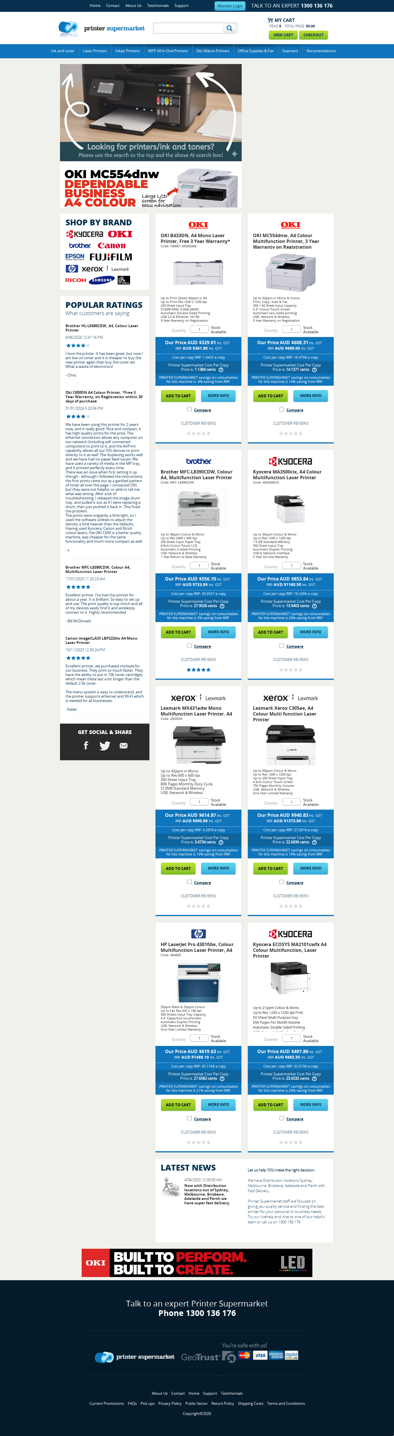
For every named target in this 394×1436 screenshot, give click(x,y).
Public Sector (196, 1403)
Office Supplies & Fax (256, 51)
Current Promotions (106, 1403)
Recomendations (321, 51)
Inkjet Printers (127, 51)
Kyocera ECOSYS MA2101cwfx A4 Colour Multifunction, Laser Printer (290, 950)
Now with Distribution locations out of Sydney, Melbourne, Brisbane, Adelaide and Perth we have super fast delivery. (207, 1194)
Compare (202, 410)
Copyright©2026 (197, 1413)
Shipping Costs (250, 1403)
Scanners (290, 51)
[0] (189, 433)
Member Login (230, 6)
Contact (113, 5)
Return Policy (222, 1403)
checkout (313, 35)
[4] (68, 345)
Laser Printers (95, 51)
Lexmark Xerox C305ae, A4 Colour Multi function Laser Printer (284, 713)
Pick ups (147, 1403)
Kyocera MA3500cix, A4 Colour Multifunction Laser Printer (287, 474)
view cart (283, 35)
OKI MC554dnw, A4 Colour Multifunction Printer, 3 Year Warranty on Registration (286, 241)
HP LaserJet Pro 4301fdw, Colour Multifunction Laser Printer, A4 (197, 947)
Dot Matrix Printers (212, 51)
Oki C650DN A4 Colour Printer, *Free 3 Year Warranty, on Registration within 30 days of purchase (103, 396)
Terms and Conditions (286, 1403)
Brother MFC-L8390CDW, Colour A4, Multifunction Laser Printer (97, 569)
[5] (68, 587)
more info (218, 396)
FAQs (132, 1403)
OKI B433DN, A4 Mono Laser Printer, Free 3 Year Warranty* (195, 238)
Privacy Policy (170, 1403)
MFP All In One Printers (168, 51)
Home (95, 5)
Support (182, 5)
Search (229, 28)
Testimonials (158, 5)
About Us (133, 5)
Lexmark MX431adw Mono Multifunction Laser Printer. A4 (196, 711)
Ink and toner (62, 51)
